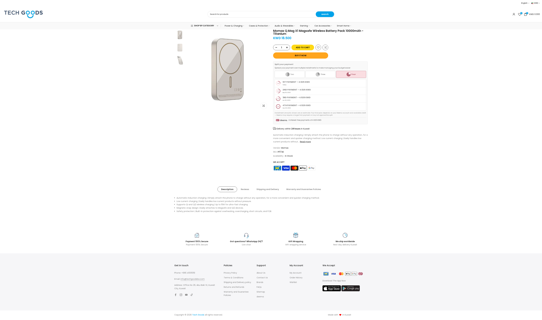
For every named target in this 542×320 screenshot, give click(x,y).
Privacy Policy (230, 272)
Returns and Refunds (234, 287)
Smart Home (343, 25)
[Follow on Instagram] (181, 294)
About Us (261, 272)
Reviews (245, 189)
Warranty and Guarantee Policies (303, 189)
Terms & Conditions (233, 277)
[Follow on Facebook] (175, 294)
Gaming (304, 25)
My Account (295, 272)
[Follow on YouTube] (186, 294)
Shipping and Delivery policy (237, 282)
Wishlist (293, 282)
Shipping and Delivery (267, 189)
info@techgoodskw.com (193, 279)
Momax (285, 147)
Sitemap (261, 291)
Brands (260, 282)
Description (227, 189)
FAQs (259, 287)
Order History (296, 277)
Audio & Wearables (284, 25)
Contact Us (262, 277)
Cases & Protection (258, 25)
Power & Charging (233, 25)
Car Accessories (322, 25)
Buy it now (300, 55)
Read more (305, 141)
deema (260, 296)
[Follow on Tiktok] (191, 294)
